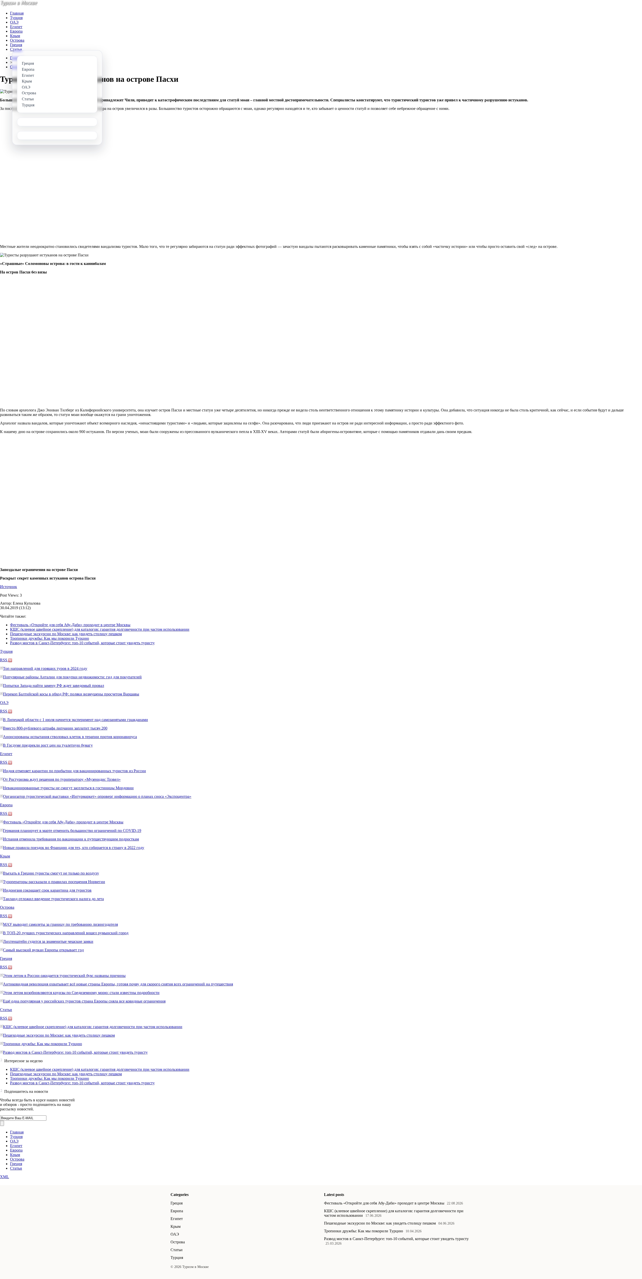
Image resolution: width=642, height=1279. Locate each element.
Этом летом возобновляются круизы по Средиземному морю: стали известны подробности (81, 992)
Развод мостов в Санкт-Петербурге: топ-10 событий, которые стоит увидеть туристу (82, 643)
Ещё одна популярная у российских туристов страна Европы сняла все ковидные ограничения (84, 1001)
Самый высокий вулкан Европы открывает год (43, 950)
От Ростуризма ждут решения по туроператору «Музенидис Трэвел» (62, 779)
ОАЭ (14, 22)
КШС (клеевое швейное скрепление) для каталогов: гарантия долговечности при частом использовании (99, 629)
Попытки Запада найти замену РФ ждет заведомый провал (53, 685)
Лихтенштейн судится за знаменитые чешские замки (48, 941)
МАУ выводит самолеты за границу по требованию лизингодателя (60, 924)
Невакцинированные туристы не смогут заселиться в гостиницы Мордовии (68, 788)
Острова (17, 40)
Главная (17, 13)
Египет (16, 27)
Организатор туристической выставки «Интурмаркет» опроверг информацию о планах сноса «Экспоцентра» (97, 796)
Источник (8, 587)
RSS (4, 660)
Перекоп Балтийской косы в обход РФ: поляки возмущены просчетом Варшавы (71, 694)
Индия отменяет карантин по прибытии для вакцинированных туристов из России (74, 771)
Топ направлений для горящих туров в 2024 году (45, 668)
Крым (15, 36)
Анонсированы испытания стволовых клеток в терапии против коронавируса (70, 737)
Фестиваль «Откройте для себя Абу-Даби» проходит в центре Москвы (70, 625)
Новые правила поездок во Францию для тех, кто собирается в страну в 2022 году (73, 847)
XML (4, 1177)
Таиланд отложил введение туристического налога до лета (53, 899)
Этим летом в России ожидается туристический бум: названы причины (64, 975)
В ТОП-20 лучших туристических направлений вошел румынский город (65, 933)
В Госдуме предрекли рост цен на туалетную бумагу (48, 745)
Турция (16, 18)
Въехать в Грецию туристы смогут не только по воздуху (51, 873)
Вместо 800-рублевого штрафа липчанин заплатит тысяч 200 (55, 728)
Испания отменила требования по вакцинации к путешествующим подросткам (71, 839)
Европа (16, 31)
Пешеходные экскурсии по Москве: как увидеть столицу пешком (66, 634)
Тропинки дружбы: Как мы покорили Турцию (49, 638)
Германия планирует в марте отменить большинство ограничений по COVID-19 (72, 830)
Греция (16, 45)
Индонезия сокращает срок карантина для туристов (47, 890)
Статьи (16, 49)
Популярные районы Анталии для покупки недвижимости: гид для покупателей (72, 677)
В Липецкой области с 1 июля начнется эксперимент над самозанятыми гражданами (75, 720)
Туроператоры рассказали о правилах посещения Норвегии (54, 882)
